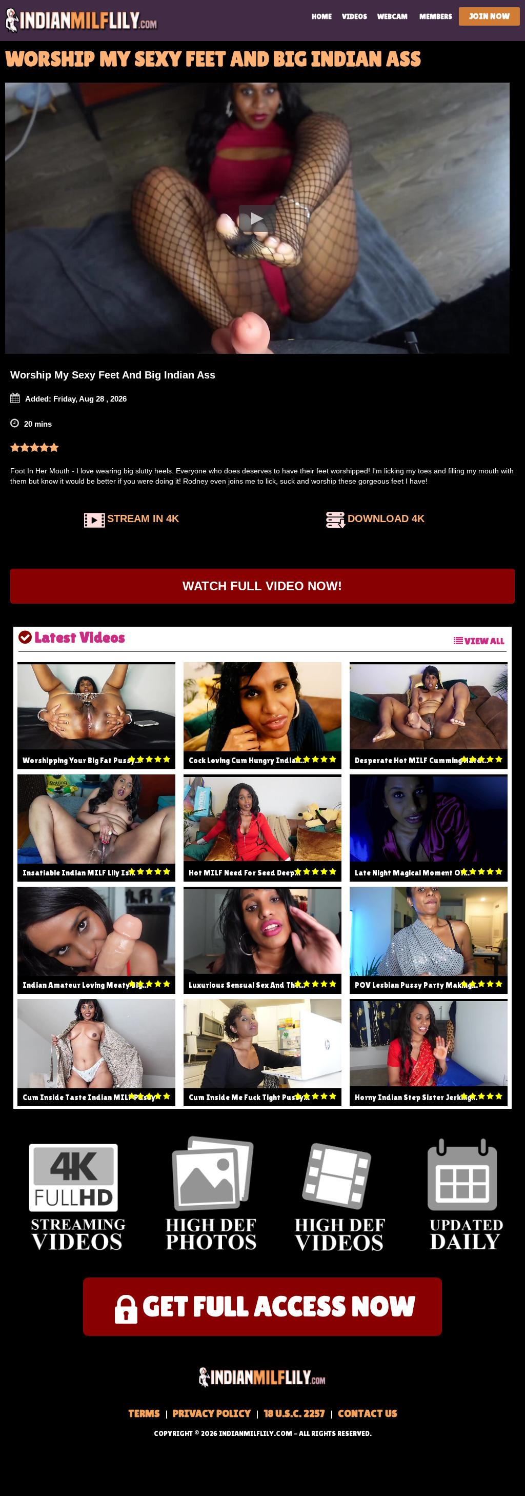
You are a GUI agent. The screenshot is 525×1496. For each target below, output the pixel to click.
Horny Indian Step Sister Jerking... (416, 1097)
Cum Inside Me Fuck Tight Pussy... (249, 1097)
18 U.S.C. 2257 (294, 1413)
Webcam (392, 16)
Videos (354, 16)
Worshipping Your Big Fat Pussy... (82, 760)
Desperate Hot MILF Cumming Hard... (421, 760)
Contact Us (367, 1413)
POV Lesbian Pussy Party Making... (416, 985)
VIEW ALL (483, 640)
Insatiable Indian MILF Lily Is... (79, 872)
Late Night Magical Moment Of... (412, 872)
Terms (144, 1413)
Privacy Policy (212, 1413)
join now (489, 16)
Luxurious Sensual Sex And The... (247, 985)
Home (322, 16)
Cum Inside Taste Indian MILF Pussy (89, 1097)
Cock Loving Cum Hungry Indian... (247, 760)
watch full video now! (262, 586)
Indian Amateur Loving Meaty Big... (85, 985)
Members (435, 16)
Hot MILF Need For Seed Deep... (244, 872)
